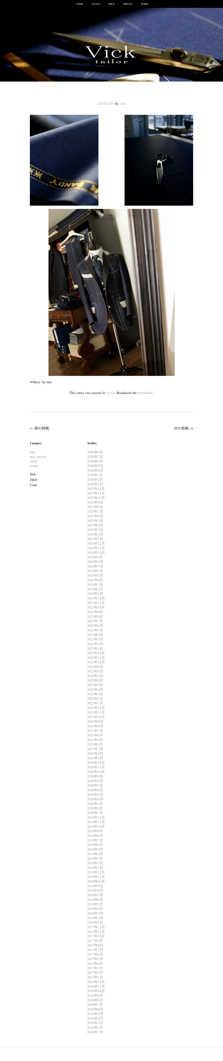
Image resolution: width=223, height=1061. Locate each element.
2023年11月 (96, 602)
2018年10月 (96, 881)
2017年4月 (95, 963)
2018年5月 (95, 904)
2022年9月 (95, 666)
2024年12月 (96, 543)
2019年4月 (95, 853)
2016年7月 (95, 1004)
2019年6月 (95, 844)
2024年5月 (95, 575)
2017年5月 (95, 958)
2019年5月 (95, 849)
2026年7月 (95, 456)
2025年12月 (96, 488)
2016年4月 (95, 1018)
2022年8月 (95, 671)
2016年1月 (95, 1032)
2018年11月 (96, 876)
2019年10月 (96, 826)
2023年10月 (96, 607)
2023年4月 (95, 634)
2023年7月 (95, 621)
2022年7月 (95, 675)
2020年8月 (95, 780)
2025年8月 (95, 506)
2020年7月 (95, 785)
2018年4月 (95, 908)
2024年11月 (96, 548)
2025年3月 (95, 529)
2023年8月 (95, 616)
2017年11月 (96, 931)
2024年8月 (95, 561)
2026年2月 (95, 479)
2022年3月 (95, 694)
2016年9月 (95, 995)
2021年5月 (95, 739)
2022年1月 (95, 703)
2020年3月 (95, 803)
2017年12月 (96, 927)
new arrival (38, 456)
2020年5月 (95, 794)
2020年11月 (96, 767)
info (32, 452)
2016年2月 (95, 1027)
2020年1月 (95, 812)
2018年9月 (95, 885)
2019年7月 (95, 840)
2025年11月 (96, 493)
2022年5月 (95, 684)
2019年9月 (95, 831)
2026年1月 (95, 484)
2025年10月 (96, 497)
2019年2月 (95, 863)
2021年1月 (95, 758)
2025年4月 (95, 525)
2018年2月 (95, 917)
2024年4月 (95, 579)
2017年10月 (96, 936)
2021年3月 (95, 748)
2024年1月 (95, 593)
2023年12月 (96, 598)
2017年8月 (95, 945)
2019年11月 (96, 821)
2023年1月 (95, 648)
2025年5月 (95, 520)
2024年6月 (95, 570)
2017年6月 (95, 954)
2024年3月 (95, 584)
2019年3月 (95, 858)
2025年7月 (95, 511)
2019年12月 (96, 817)
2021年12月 (96, 707)
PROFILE (128, 3)
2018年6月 (95, 899)
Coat (33, 484)
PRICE (111, 3)
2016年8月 (95, 1000)
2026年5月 (95, 465)
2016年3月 (95, 1022)
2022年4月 (95, 689)
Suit (33, 474)
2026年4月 (95, 470)
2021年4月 (95, 744)
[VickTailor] (111, 63)
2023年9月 (95, 611)
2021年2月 (95, 753)
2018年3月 (95, 913)
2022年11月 (96, 657)
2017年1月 (95, 977)
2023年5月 (95, 630)
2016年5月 (95, 1013)
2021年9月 (95, 721)
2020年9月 (95, 776)
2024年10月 (96, 552)
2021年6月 (95, 735)
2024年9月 (95, 557)
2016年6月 (95, 1009)
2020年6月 (95, 790)
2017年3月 (95, 968)
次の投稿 (183, 428)
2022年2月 (95, 698)
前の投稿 (39, 428)
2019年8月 (95, 835)
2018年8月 (95, 890)
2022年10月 (96, 662)
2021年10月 (96, 716)
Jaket (33, 479)
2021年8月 (95, 726)
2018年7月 (95, 895)
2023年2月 (95, 643)
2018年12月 (96, 872)
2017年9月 (95, 940)
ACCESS (96, 3)
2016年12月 (96, 981)
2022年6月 (95, 680)
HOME (80, 3)
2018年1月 (95, 922)
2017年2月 (95, 972)
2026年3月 (95, 474)
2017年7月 (95, 949)
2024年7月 (95, 566)
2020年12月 (96, 762)
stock (34, 461)
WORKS (145, 3)
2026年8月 (95, 452)
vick (122, 103)
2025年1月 (95, 538)
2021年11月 (96, 712)
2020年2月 (95, 808)
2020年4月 (95, 799)
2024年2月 (95, 589)
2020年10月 (96, 771)
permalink (145, 392)
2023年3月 (95, 639)
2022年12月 (96, 653)
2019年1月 (95, 867)
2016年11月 (96, 986)
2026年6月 (95, 461)
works (110, 392)
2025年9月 (95, 502)
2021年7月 (95, 730)
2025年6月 (95, 516)
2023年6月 (95, 625)
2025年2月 (95, 534)
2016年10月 (96, 990)
